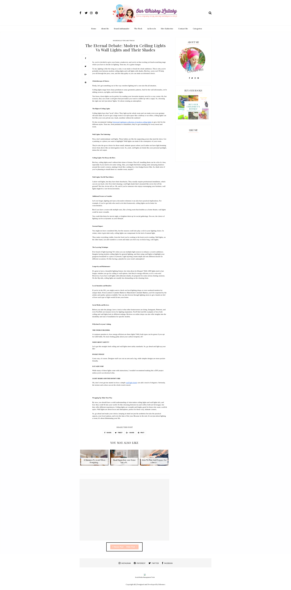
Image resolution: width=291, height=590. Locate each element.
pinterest (141, 563)
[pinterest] (97, 13)
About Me (105, 29)
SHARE (108, 432)
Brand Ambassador (121, 29)
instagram (126, 563)
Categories (197, 29)
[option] (94, 459)
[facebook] (82, 13)
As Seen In (151, 29)
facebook (168, 563)
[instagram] (92, 13)
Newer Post (118, 547)
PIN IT (142, 432)
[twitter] (87, 13)
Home (93, 29)
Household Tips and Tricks (123, 40)
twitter (155, 563)
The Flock (138, 29)
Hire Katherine (167, 29)
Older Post (130, 547)
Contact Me (183, 29)
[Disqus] (124, 511)
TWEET (119, 432)
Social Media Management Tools (145, 577)
